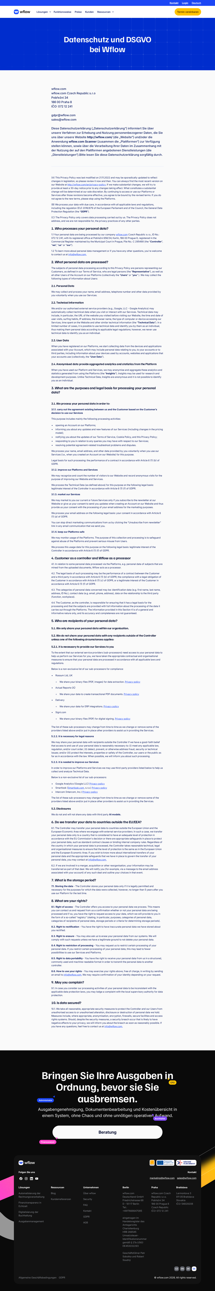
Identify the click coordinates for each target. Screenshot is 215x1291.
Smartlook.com (76, 787)
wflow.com (122, 234)
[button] (196, 3)
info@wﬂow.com (77, 254)
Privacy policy (132, 681)
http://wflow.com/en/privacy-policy (86, 184)
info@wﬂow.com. (97, 859)
